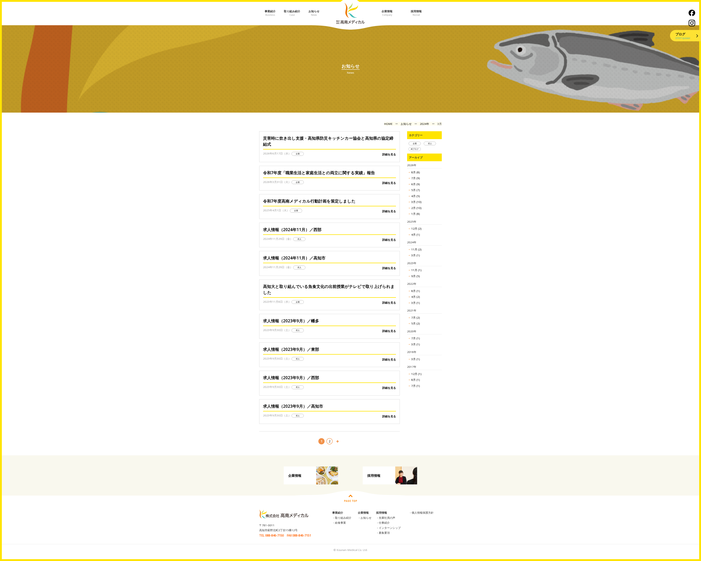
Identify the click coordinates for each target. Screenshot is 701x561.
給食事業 (340, 522)
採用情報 (416, 12)
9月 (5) (415, 276)
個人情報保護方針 (423, 512)
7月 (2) (415, 317)
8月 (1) (415, 291)
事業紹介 (270, 12)
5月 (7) (415, 190)
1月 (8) (415, 214)
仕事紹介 (384, 522)
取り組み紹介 (292, 12)
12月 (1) (416, 374)
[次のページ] (337, 440)
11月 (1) (416, 270)
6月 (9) (415, 184)
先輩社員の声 (387, 518)
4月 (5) (415, 196)
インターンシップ (390, 528)
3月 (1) (415, 255)
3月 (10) (416, 202)
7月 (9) (415, 178)
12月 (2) (416, 228)
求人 (430, 143)
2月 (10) (416, 208)
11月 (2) (416, 249)
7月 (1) (415, 338)
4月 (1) (415, 234)
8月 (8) (415, 172)
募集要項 (384, 532)
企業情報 (387, 12)
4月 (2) (415, 297)
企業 (415, 143)
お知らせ (314, 12)
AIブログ (415, 149)
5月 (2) (415, 323)
